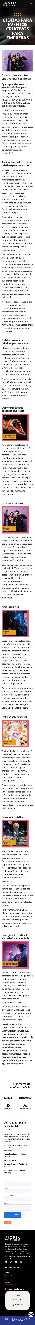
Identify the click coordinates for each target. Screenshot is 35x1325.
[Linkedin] (15, 1262)
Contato (31, 1314)
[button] (30, 3)
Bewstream (8, 1280)
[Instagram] (11, 1262)
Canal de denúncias (11, 1285)
